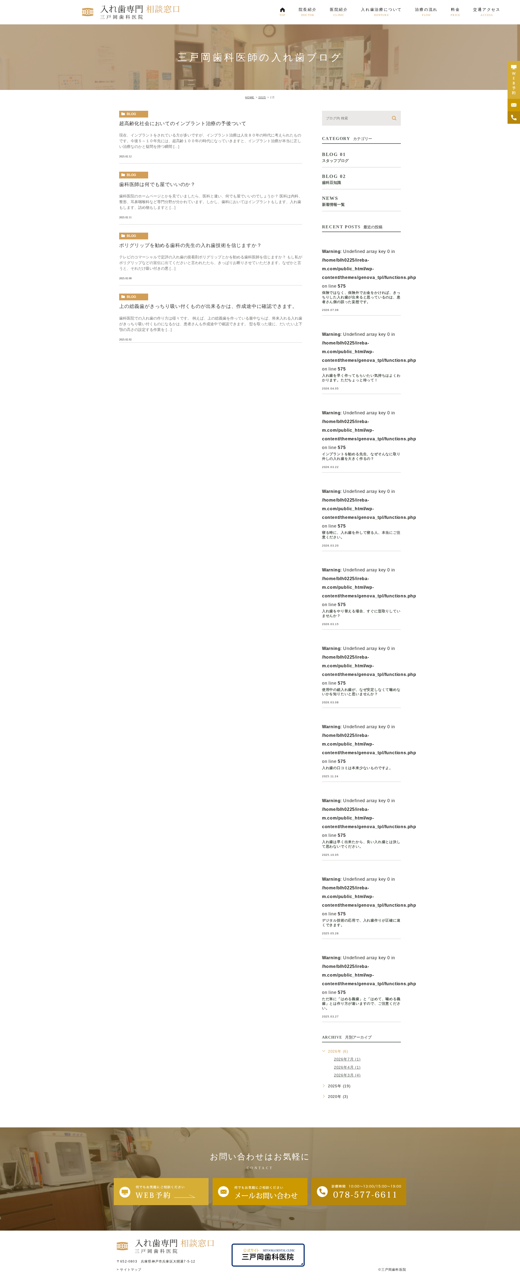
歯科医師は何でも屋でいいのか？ (157, 184)
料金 (455, 12)
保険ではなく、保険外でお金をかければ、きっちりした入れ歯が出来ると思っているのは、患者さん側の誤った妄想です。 (361, 297)
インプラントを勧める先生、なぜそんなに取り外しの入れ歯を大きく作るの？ (361, 456)
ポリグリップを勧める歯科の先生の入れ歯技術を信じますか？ (190, 245)
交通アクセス (486, 12)
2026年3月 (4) (347, 1075)
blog (131, 114)
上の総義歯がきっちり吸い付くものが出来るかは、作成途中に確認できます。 (208, 306)
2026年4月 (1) (347, 1067)
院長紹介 (308, 12)
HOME (249, 97)
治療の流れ (426, 12)
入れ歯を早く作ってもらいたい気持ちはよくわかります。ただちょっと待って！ (361, 377)
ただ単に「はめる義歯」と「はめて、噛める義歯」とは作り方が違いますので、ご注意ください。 (361, 1003)
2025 (262, 97)
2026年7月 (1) (347, 1059)
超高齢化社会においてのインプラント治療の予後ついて (182, 123)
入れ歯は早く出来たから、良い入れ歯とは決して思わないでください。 (361, 844)
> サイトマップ (129, 1269)
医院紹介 (339, 12)
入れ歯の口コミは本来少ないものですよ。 (357, 768)
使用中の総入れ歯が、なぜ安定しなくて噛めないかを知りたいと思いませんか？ (361, 692)
